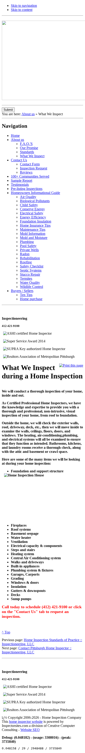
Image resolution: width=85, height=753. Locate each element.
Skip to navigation (24, 5)
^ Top (6, 632)
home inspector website (26, 722)
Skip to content (21, 10)
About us (28, 114)
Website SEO (30, 730)
